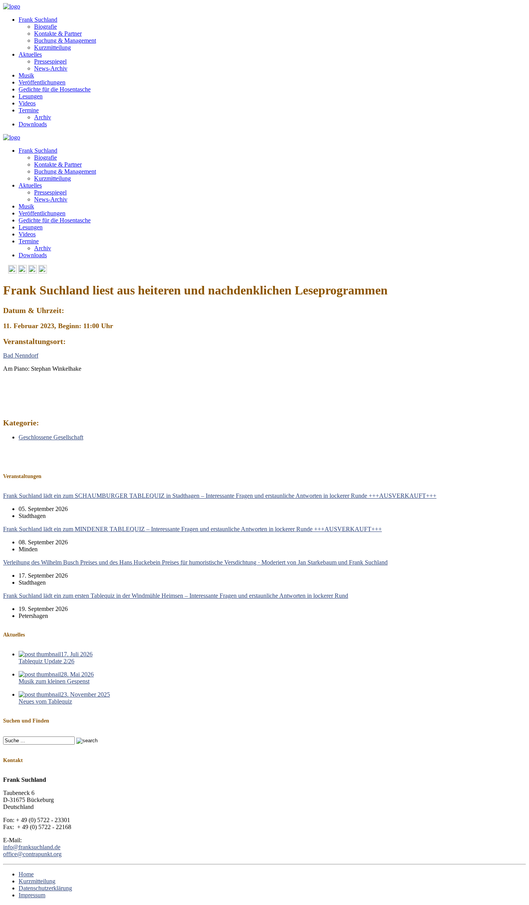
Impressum (32, 895)
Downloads (33, 124)
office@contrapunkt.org (32, 854)
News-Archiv (50, 68)
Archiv (42, 117)
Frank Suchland (38, 19)
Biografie (45, 26)
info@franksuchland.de (31, 847)
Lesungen (31, 96)
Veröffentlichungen (42, 82)
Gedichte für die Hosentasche (55, 89)
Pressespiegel (50, 61)
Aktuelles (30, 54)
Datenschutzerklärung (45, 888)
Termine (29, 110)
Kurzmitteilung (52, 47)
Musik (26, 75)
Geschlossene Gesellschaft (51, 437)
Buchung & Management (65, 40)
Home (26, 874)
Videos (27, 103)
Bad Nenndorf (20, 355)
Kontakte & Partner (58, 33)
